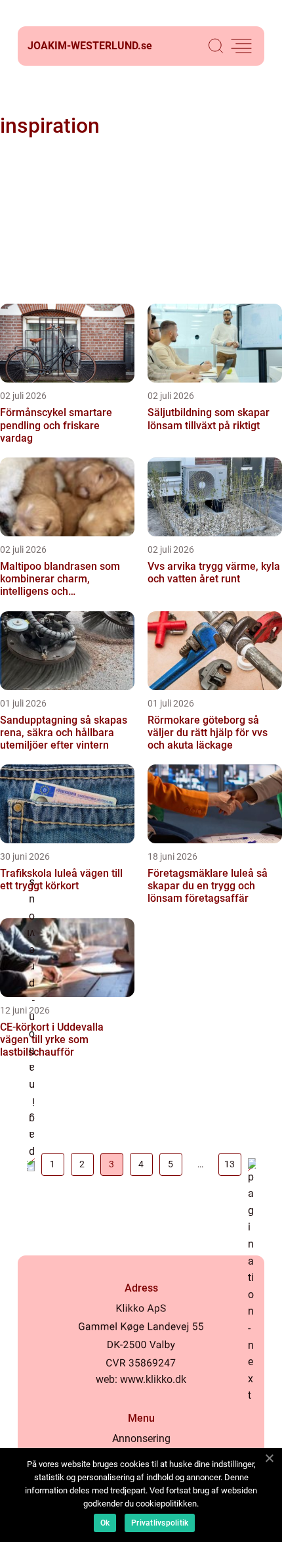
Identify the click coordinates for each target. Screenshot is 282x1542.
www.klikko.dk (153, 1379)
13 (229, 1164)
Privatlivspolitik (159, 1523)
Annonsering (141, 1438)
